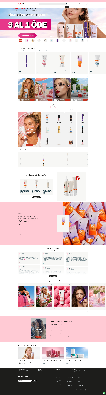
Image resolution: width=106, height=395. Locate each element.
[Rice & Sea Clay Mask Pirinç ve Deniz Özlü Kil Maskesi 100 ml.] (36, 184)
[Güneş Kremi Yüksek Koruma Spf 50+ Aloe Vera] (97, 60)
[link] (39, 41)
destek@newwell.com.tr (59, 370)
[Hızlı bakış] (34, 54)
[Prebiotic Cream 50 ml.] (67, 164)
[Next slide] (57, 36)
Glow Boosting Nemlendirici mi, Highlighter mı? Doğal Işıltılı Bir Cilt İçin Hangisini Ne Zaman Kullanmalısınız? (28, 362)
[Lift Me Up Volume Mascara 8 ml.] (26, 60)
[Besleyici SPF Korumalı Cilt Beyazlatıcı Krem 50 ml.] (20, 164)
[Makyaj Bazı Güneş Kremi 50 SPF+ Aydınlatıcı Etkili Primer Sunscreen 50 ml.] (79, 60)
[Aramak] (66, 3)
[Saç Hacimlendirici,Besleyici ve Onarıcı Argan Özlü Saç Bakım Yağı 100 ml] (43, 164)
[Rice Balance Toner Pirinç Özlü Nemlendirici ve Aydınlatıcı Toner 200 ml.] (47, 184)
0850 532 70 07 (40, 370)
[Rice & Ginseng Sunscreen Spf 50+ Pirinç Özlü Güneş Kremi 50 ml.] (61, 60)
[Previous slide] (48, 36)
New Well (21, 392)
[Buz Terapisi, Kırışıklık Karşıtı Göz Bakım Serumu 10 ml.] (67, 159)
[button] (51, 36)
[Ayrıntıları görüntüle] (39, 154)
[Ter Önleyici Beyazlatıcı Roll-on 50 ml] (43, 154)
